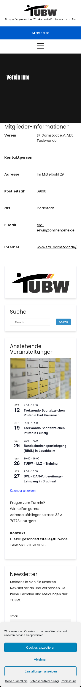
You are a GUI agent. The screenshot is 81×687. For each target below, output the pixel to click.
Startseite (40, 32)
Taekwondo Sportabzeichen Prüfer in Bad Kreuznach (44, 412)
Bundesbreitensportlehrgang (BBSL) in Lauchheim (45, 448)
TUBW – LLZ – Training (41, 463)
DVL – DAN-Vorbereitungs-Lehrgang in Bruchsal (43, 478)
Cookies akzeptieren (40, 647)
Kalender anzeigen (23, 490)
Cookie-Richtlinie (16, 681)
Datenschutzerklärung (44, 681)
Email (14, 616)
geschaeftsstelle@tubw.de (45, 539)
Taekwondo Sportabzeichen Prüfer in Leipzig (44, 430)
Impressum (68, 681)
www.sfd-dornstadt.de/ (57, 247)
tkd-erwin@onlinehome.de (56, 228)
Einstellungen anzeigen (40, 671)
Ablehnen (40, 659)
